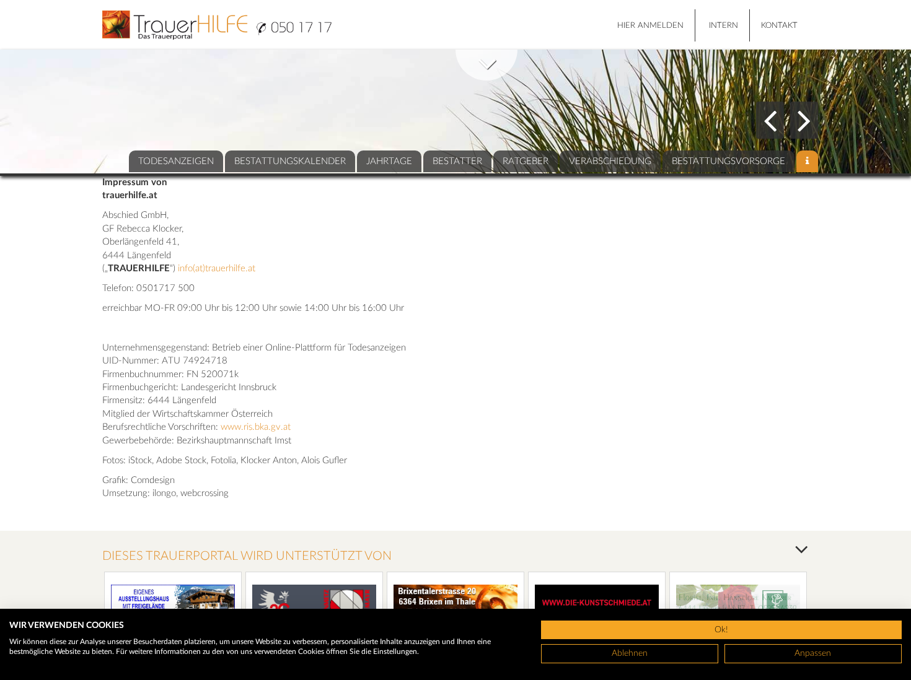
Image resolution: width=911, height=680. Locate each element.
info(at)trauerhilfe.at (216, 268)
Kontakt (779, 26)
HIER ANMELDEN (650, 26)
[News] (807, 161)
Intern (723, 26)
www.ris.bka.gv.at (256, 427)
